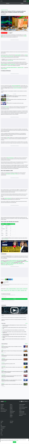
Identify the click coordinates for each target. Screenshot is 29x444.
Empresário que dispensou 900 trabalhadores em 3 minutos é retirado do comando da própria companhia (14, 325)
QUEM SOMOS (2, 404)
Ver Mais (26, 343)
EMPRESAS (11, 407)
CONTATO (2, 407)
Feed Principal (25, 288)
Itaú (8, 290)
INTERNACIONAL (12, 412)
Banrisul (2, 261)
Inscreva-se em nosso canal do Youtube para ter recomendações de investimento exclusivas (14, 317)
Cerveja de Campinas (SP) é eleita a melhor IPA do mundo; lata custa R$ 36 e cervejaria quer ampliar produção (15, 334)
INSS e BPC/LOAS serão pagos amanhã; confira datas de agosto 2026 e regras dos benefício (14, 337)
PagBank (7, 263)
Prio (16, 290)
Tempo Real (7, 3)
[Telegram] (25, 401)
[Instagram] (20, 401)
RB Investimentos (13, 263)
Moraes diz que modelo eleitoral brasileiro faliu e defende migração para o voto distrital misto (12, 355)
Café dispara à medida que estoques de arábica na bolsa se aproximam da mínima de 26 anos (12, 360)
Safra (8, 137)
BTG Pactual (7, 106)
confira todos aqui (10, 60)
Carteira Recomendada (12, 288)
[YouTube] (21, 401)
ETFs (1, 433)
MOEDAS (2, 429)
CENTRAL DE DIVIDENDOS (22, 408)
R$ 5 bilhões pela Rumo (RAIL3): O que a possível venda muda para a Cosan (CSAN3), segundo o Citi (14, 332)
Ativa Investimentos (20, 260)
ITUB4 (16, 173)
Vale (7, 173)
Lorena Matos (4, 13)
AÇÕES (1, 422)
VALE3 (9, 173)
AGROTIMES (11, 422)
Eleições (3, 354)
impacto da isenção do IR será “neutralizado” (8, 64)
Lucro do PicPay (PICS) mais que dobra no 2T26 (8, 363)
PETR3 (17, 85)
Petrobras (13, 85)
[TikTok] (26, 401)
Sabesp (19, 290)
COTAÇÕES (2, 421)
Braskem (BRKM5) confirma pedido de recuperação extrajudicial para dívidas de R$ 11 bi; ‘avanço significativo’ (16, 96)
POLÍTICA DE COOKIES (3, 411)
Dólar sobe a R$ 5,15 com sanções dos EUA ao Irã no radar (14, 103)
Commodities (3, 358)
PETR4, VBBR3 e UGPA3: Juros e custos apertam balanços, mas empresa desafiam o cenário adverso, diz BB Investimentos (12, 380)
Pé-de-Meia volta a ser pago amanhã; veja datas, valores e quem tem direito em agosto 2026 (15, 328)
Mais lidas (3, 323)
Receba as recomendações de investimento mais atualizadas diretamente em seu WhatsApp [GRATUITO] (14, 320)
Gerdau (2, 290)
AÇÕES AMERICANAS (3, 426)
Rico (9, 263)
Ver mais (26, 323)
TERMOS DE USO (2, 408)
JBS (10, 290)
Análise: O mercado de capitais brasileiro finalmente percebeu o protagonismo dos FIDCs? (14, 339)
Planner (4, 263)
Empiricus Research (8, 198)
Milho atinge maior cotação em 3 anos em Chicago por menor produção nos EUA (12, 351)
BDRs (1, 425)
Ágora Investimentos (10, 157)
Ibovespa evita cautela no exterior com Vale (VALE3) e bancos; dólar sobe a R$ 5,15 (16, 100)
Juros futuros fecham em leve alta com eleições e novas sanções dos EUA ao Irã (12, 367)
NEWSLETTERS (20, 415)
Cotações (22, 3)
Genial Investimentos (7, 262)
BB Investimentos (9, 261)
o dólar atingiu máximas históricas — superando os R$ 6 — (15, 67)
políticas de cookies (16, 440)
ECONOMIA (11, 408)
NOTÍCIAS (11, 404)
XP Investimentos (10, 264)
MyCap (19, 262)
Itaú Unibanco (13, 173)
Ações (7, 288)
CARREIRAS (11, 415)
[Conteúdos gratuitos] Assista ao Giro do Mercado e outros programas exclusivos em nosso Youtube (14, 315)
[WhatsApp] (24, 401)
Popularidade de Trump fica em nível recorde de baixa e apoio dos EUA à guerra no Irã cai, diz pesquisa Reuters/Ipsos (12, 376)
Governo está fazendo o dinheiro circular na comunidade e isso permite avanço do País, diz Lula (11, 347)
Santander (20, 263)
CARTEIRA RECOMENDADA (22, 404)
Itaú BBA (12, 262)
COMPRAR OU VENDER (21, 411)
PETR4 (19, 85)
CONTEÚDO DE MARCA (21, 412)
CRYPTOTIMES (11, 421)
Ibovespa (5, 290)
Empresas (3, 370)
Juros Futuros (3, 366)
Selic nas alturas (4, 68)
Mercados (7, 98)
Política (3, 345)
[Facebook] (19, 401)
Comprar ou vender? (19, 288)
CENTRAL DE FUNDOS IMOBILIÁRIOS (23, 407)
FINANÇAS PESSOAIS (12, 411)
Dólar (7, 102)
